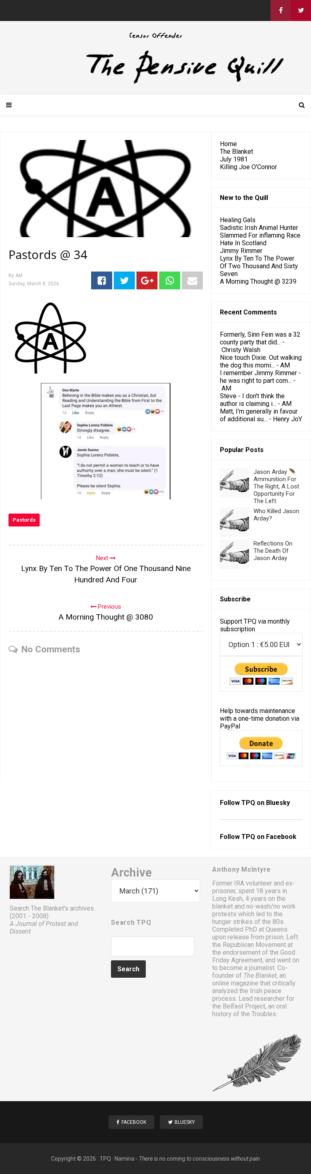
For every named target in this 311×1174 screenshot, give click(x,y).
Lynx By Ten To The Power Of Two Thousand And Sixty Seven (259, 266)
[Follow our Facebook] (281, 10)
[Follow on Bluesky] (301, 10)
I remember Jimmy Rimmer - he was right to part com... (260, 376)
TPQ (105, 1158)
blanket (222, 906)
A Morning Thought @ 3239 (258, 281)
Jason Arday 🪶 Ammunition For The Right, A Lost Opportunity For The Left (276, 486)
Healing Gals (238, 220)
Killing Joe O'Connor (248, 167)
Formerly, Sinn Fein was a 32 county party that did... (260, 338)
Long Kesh (227, 898)
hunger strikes (232, 922)
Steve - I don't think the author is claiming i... (252, 400)
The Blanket (236, 151)
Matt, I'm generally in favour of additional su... (259, 415)
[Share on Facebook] (101, 280)
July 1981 (234, 159)
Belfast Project (244, 1006)
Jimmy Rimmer (241, 251)
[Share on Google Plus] (147, 280)
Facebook (281, 837)
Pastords (24, 520)
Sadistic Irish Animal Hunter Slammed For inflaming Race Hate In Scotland (260, 235)
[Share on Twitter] (124, 280)
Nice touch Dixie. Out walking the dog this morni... (261, 361)
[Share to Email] (192, 280)
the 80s (272, 922)
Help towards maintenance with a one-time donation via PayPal (259, 718)
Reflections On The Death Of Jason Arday (272, 551)
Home (228, 144)
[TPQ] (155, 83)
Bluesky (278, 803)
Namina (124, 1158)
